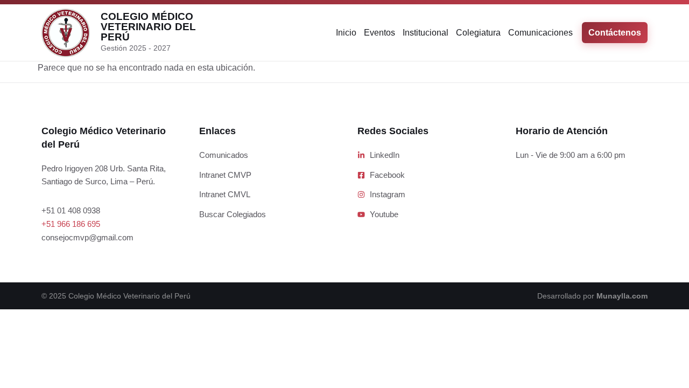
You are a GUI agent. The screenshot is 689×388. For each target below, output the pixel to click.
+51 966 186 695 (70, 223)
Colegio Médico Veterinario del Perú (148, 27)
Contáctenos (614, 32)
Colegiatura (478, 32)
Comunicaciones (540, 32)
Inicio (346, 32)
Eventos (379, 32)
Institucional (425, 32)
